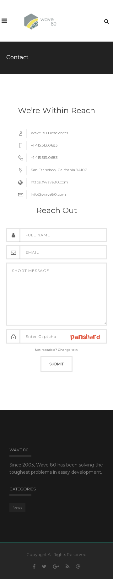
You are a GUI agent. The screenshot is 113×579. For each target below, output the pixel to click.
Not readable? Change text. (56, 350)
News (17, 507)
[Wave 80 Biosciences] (40, 21)
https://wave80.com (49, 182)
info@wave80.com (48, 194)
